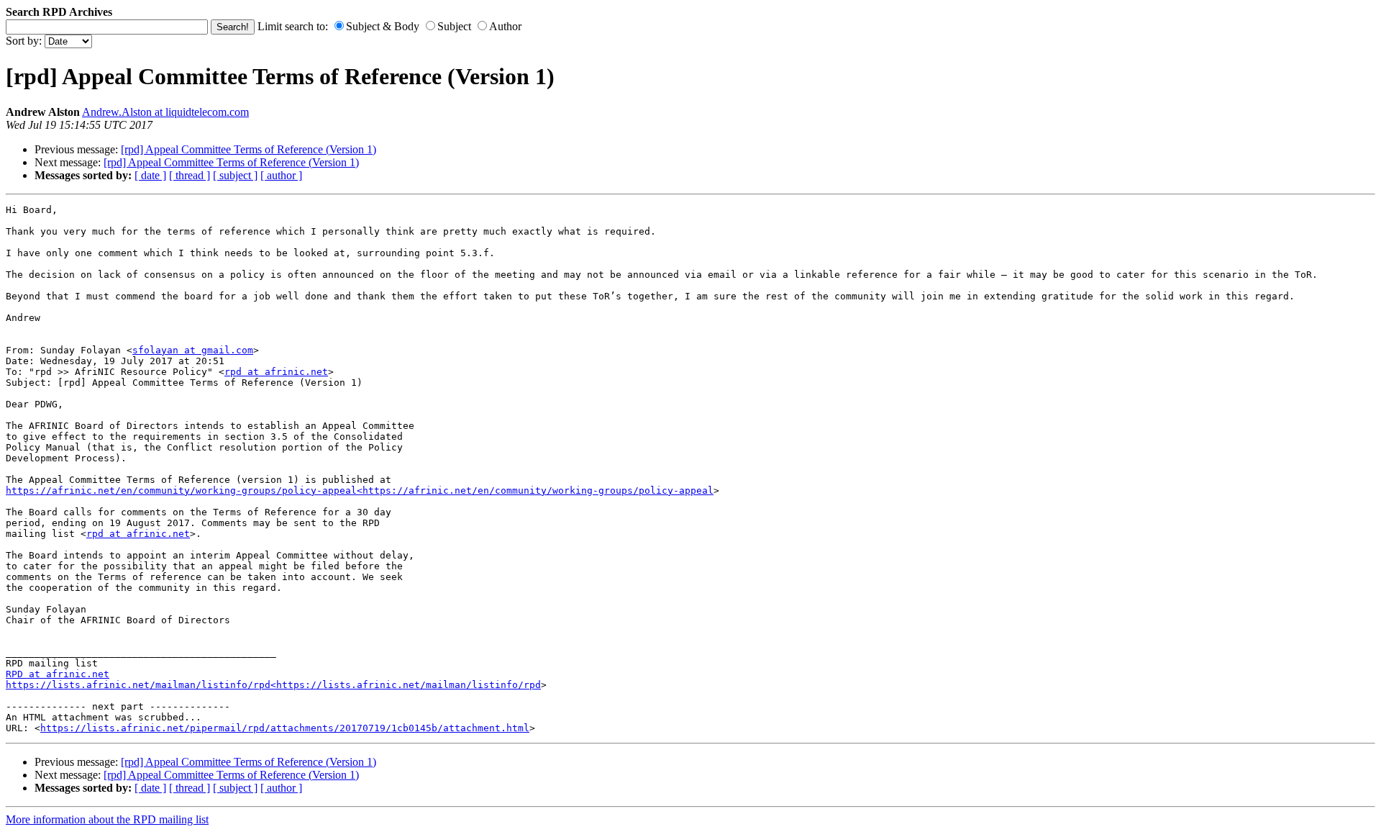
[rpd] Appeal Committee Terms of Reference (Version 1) (248, 149)
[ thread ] (189, 175)
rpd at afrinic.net (276, 371)
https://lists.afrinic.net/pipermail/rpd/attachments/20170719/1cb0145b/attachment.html (284, 728)
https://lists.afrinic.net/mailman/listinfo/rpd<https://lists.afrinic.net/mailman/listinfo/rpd (273, 684)
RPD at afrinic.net (57, 674)
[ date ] (150, 175)
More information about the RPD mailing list (107, 819)
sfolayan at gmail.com (192, 350)
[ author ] (281, 175)
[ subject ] (235, 175)
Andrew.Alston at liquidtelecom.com (165, 112)
